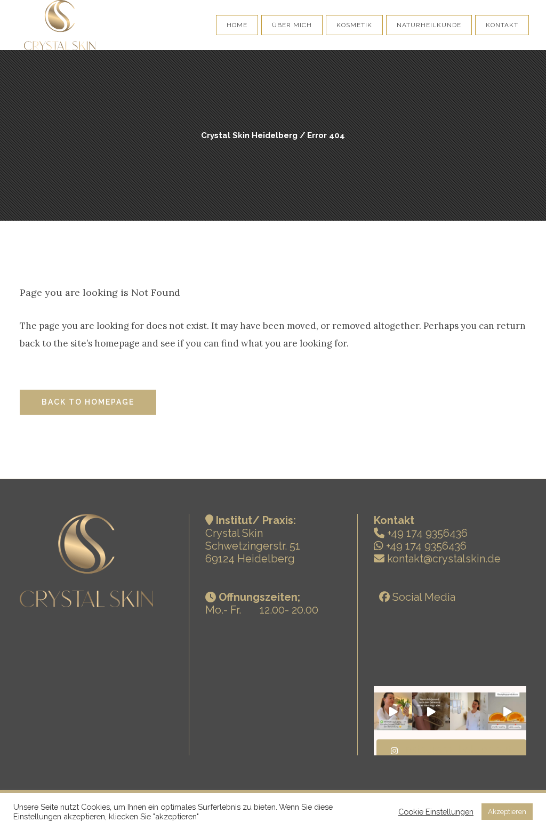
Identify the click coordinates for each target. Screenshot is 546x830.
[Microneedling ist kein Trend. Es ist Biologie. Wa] (507, 711)
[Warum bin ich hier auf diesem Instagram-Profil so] (469, 711)
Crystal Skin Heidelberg (249, 135)
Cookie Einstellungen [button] (435, 811)
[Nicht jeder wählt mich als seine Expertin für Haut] (431, 711)
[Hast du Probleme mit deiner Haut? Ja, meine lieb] (393, 711)
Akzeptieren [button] (507, 812)
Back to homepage (88, 402)
